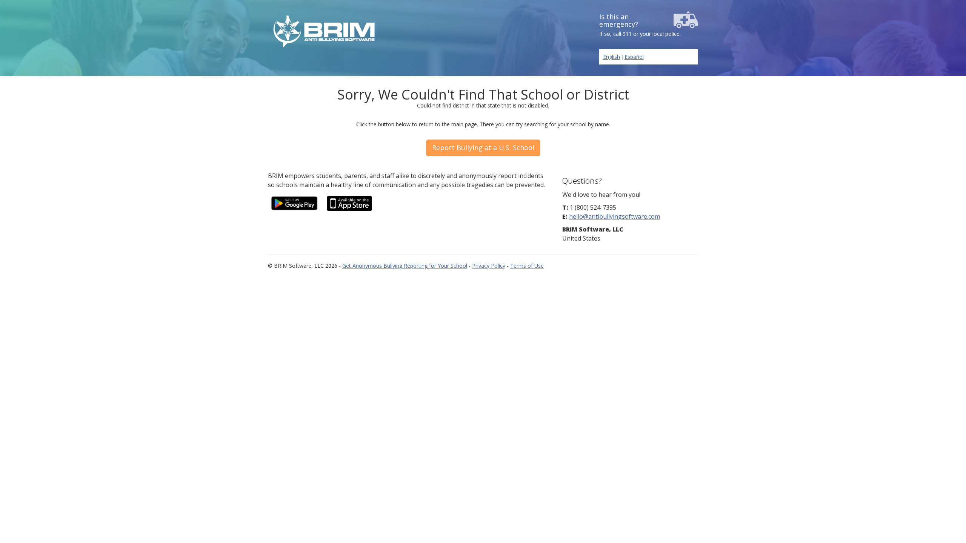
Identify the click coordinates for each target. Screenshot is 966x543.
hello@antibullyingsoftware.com (614, 216)
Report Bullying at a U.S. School (483, 147)
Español (634, 56)
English (611, 56)
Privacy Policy (488, 265)
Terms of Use (527, 265)
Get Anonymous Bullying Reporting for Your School (404, 265)
